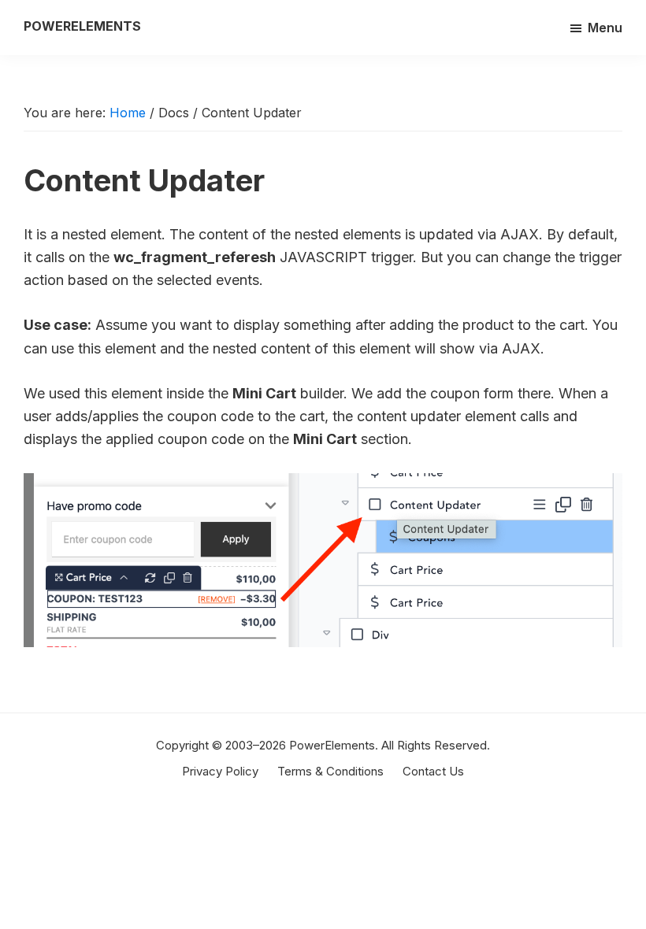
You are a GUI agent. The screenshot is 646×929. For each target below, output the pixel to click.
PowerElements (82, 26)
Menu (605, 27)
